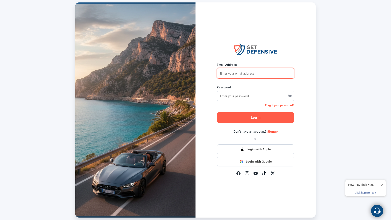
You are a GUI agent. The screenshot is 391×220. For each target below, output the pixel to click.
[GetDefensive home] (255, 49)
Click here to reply (366, 192)
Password (224, 87)
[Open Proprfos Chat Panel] (377, 211)
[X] (273, 173)
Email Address (227, 64)
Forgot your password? (279, 105)
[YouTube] (256, 173)
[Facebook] (238, 173)
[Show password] (290, 96)
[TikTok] (264, 173)
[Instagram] (247, 173)
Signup (272, 131)
